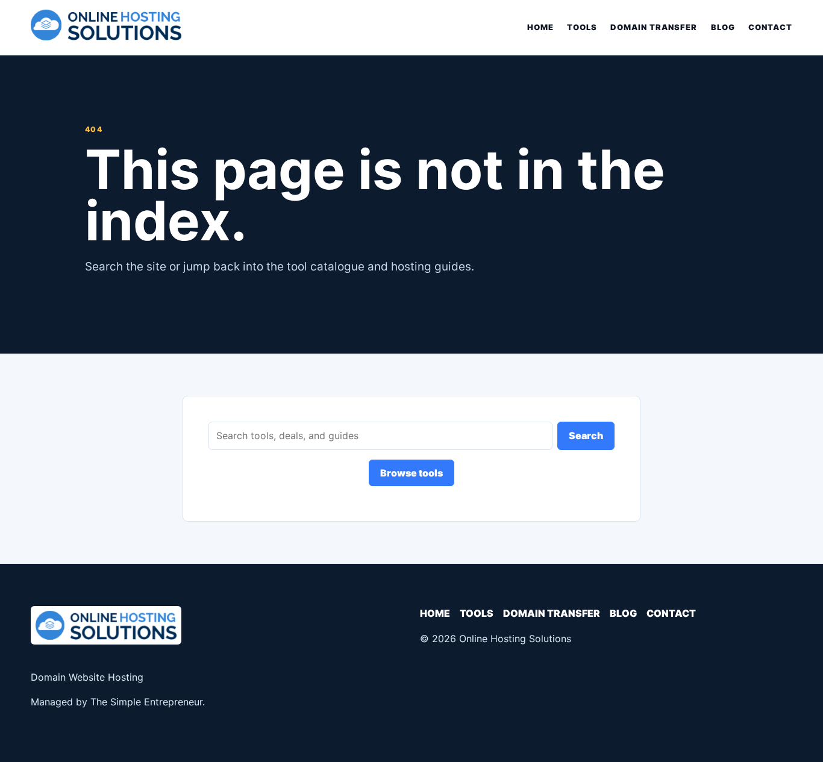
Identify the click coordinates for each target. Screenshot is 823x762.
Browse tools (411, 473)
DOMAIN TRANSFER (654, 27)
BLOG (723, 27)
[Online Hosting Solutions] (106, 27)
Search (586, 435)
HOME (540, 27)
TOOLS (582, 27)
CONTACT (770, 27)
